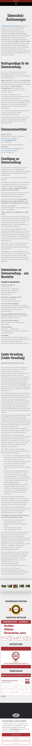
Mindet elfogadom (16, 734)
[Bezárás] (30, 720)
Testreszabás (16, 738)
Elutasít (16, 742)
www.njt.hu (20, 574)
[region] (16, 732)
